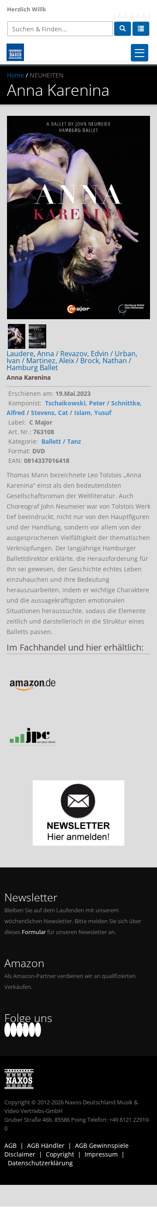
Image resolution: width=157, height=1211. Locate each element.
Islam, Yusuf (92, 412)
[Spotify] (147, 11)
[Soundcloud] (135, 11)
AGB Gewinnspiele (102, 1145)
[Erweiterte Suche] (141, 28)
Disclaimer (19, 1154)
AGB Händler (46, 1145)
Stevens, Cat (49, 412)
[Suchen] (122, 28)
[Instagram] (141, 11)
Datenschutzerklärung (40, 1163)
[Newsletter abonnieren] (78, 813)
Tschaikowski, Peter (75, 403)
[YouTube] (129, 11)
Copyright (60, 1154)
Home (15, 75)
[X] (122, 11)
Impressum (101, 1154)
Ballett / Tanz (61, 441)
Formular (34, 932)
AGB (10, 1145)
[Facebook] (116, 11)
